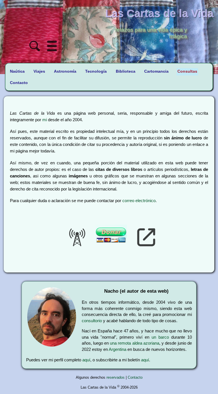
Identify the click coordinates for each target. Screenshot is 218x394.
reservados (115, 377)
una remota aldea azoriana (134, 343)
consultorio (92, 320)
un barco (160, 337)
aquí (86, 359)
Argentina (117, 349)
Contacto (135, 377)
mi (44, 119)
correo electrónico (139, 200)
